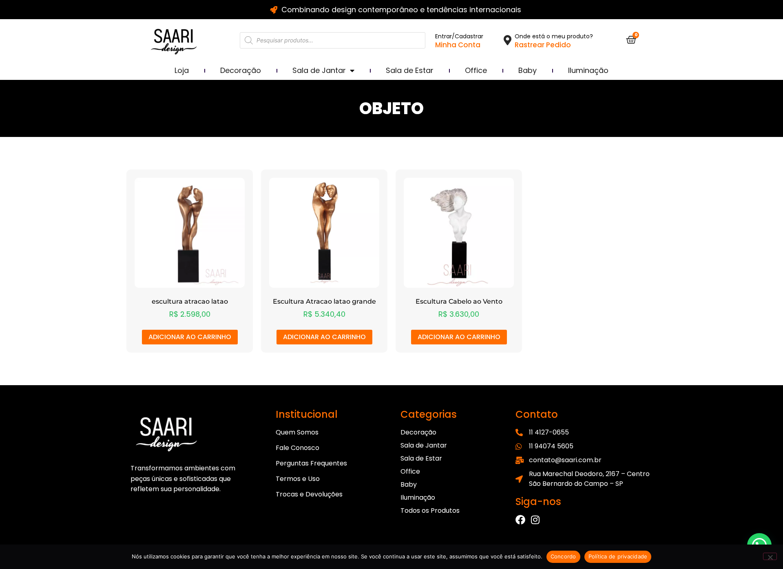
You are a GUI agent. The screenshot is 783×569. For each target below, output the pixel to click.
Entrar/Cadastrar (459, 36)
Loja (182, 70)
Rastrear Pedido (543, 45)
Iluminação (588, 70)
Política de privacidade (618, 556)
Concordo (563, 556)
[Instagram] (535, 520)
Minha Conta (457, 45)
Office (476, 70)
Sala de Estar (410, 70)
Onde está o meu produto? (554, 36)
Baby (527, 70)
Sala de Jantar (319, 70)
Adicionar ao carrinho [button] (189, 337)
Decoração (240, 70)
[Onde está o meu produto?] (507, 40)
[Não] (770, 556)
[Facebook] (520, 520)
